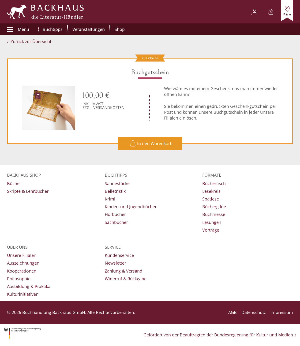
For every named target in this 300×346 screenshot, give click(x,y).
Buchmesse (213, 214)
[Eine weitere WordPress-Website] (45, 12)
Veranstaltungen (88, 29)
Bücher (14, 183)
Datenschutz (253, 312)
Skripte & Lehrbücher (28, 191)
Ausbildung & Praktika (28, 286)
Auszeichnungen (23, 263)
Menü (23, 29)
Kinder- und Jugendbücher (131, 206)
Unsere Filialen (21, 255)
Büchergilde (214, 206)
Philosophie (18, 278)
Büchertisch (214, 183)
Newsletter (115, 263)
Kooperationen (21, 271)
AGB (232, 312)
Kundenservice (119, 255)
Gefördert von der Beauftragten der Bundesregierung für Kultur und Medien (218, 335)
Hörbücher (115, 214)
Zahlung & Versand (123, 271)
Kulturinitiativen (22, 294)
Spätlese (210, 199)
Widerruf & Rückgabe (125, 278)
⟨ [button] (39, 29)
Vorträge (210, 230)
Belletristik (115, 191)
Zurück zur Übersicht (31, 41)
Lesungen (211, 222)
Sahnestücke (117, 183)
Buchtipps (53, 29)
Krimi (110, 199)
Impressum (281, 312)
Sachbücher (116, 222)
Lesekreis (211, 191)
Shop (120, 29)
